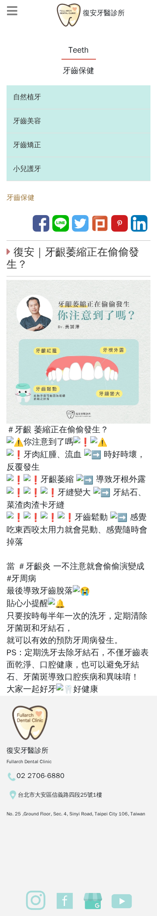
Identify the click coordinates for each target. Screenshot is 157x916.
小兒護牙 (27, 169)
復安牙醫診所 (103, 13)
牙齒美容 (27, 121)
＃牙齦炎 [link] (34, 566)
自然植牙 (27, 97)
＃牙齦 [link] (19, 429)
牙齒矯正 (27, 145)
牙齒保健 (20, 197)
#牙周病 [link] (21, 578)
